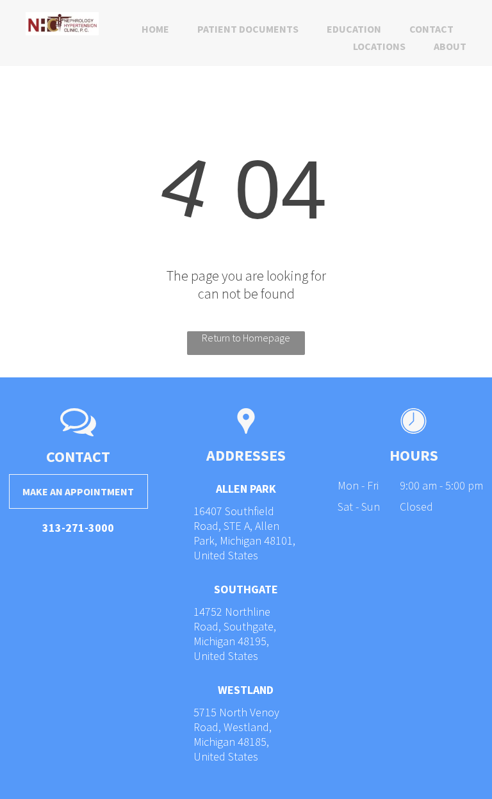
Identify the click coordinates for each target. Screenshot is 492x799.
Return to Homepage (246, 337)
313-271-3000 (78, 527)
